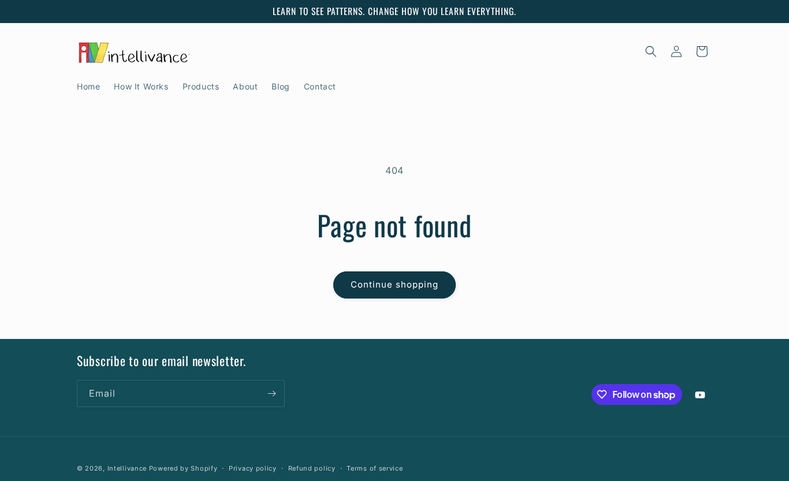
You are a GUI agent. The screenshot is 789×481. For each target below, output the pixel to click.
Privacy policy (253, 468)
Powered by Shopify (183, 468)
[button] (651, 51)
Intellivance (127, 468)
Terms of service (375, 468)
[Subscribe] (271, 393)
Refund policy (312, 468)
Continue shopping (394, 284)
